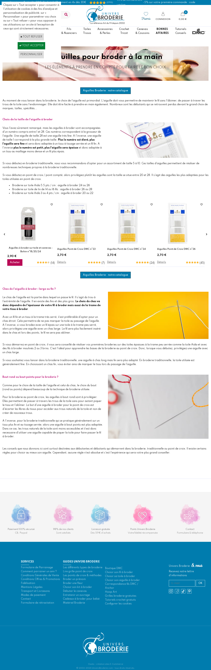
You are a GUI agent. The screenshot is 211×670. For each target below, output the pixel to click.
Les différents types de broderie (82, 567)
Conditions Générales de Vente (40, 575)
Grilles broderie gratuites (120, 596)
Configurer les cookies (118, 603)
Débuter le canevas (75, 591)
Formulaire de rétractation (37, 603)
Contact (26, 599)
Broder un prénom (74, 579)
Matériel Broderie (74, 603)
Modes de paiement (33, 595)
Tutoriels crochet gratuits (120, 600)
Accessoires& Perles (105, 31)
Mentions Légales (32, 587)
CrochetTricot (124, 31)
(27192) (109, 2)
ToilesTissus (87, 31)
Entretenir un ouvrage (76, 595)
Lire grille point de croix (77, 571)
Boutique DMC (113, 568)
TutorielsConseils (180, 31)
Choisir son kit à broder (77, 587)
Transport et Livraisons (35, 591)
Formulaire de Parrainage (37, 567)
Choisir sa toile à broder (120, 576)
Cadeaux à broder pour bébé (81, 599)
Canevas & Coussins (142, 31)
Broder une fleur (73, 583)
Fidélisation (28, 583)
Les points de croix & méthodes (82, 575)
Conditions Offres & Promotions (40, 579)
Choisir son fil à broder (119, 572)
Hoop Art (111, 592)
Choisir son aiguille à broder (122, 580)
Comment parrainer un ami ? (39, 571)
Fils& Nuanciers (69, 31)
